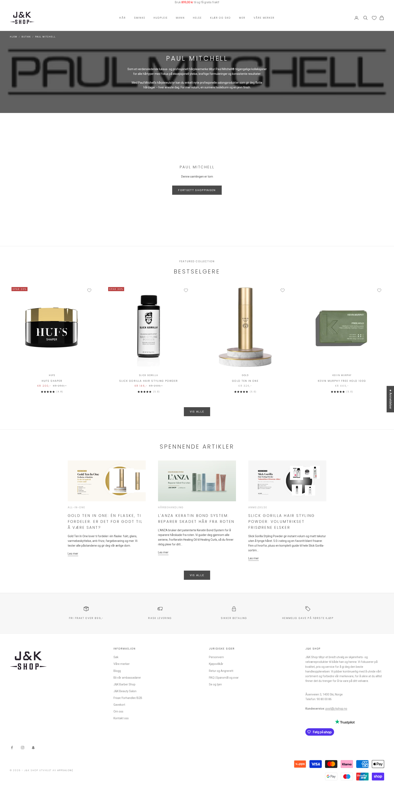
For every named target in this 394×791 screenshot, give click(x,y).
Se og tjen (215, 684)
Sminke (139, 17)
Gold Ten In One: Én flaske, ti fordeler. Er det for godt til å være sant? (105, 521)
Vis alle (197, 411)
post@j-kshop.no (336, 708)
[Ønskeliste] (374, 18)
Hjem (13, 37)
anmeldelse (257, 507)
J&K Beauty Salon (124, 691)
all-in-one (76, 507)
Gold (245, 375)
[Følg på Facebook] (12, 747)
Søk (115, 657)
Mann (180, 17)
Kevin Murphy (342, 375)
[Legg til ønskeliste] (89, 290)
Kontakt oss (121, 718)
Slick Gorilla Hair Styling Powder (148, 381)
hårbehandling (171, 507)
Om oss (118, 711)
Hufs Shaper (52, 381)
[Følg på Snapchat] (33, 747)
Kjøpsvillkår (216, 664)
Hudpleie (160, 17)
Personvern (216, 657)
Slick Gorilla (148, 375)
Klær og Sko (220, 17)
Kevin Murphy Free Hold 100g (342, 381)
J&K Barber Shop (124, 684)
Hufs (52, 375)
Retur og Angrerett (221, 670)
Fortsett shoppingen (197, 190)
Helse (197, 17)
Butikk (26, 37)
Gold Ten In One (245, 381)
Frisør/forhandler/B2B (127, 698)
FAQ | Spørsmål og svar (224, 677)
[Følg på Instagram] (23, 747)
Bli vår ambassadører (127, 677)
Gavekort (119, 704)
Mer (242, 17)
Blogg (117, 670)
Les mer (73, 553)
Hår (122, 17)
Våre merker (264, 17)
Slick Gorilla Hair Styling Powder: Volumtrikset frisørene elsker (281, 521)
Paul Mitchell (45, 37)
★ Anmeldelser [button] (390, 399)
